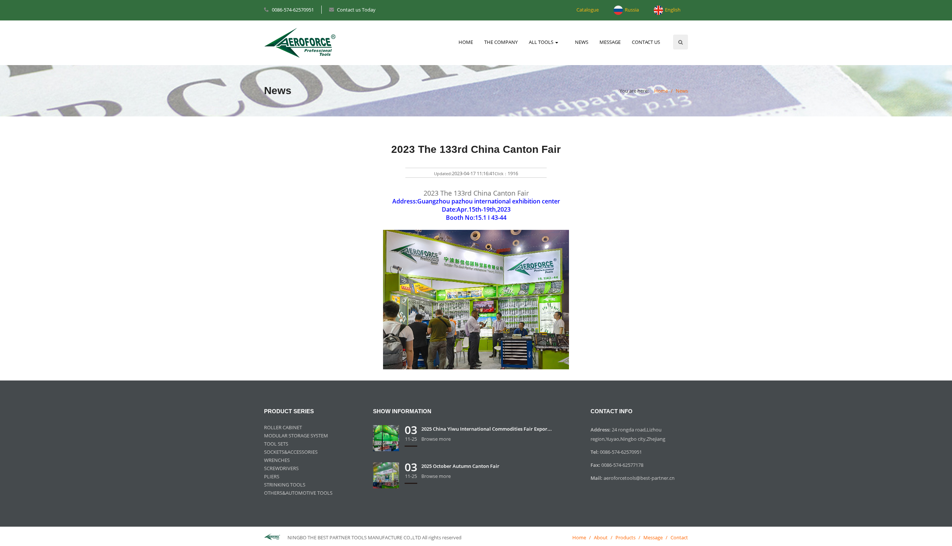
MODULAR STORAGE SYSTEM (296, 435)
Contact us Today (356, 9)
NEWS (581, 42)
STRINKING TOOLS (284, 484)
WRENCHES (277, 460)
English (673, 9)
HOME (466, 42)
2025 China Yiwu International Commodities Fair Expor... (486, 428)
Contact (679, 537)
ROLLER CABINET (283, 427)
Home (661, 90)
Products (625, 537)
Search (680, 42)
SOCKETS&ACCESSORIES (291, 452)
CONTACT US (646, 42)
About (601, 537)
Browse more (436, 439)
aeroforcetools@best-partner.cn (639, 478)
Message (653, 537)
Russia (632, 9)
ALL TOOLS (541, 42)
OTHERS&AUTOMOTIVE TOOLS (298, 492)
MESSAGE (610, 42)
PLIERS (271, 476)
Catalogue (587, 9)
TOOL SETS (276, 443)
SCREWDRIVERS (281, 468)
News (682, 90)
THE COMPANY (501, 42)
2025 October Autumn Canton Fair (460, 466)
